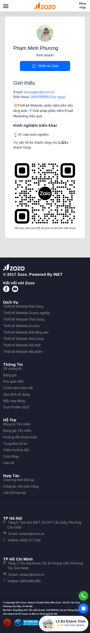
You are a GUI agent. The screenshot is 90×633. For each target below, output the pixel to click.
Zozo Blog (10, 456)
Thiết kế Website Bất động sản (26, 332)
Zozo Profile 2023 (16, 407)
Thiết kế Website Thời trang (23, 319)
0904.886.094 (30, 581)
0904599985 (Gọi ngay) (48, 97)
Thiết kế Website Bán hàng (23, 306)
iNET (58, 274)
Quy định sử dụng (16, 394)
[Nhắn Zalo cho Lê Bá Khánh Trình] (83, 608)
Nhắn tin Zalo (48, 66)
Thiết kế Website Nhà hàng (23, 338)
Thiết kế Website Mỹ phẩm (22, 351)
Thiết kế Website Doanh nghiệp (26, 313)
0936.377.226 (30, 540)
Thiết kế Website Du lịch (21, 326)
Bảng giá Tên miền (17, 430)
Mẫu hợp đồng (14, 401)
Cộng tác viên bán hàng (21, 486)
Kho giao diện (13, 381)
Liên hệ (8, 463)
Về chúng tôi (12, 368)
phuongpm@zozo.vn (39, 92)
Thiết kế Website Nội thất (21, 345)
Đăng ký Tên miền (16, 424)
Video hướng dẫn (16, 450)
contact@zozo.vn (31, 534)
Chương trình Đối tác (19, 480)
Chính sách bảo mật (18, 388)
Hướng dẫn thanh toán (20, 437)
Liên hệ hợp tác (14, 492)
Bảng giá (10, 375)
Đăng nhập (82, 5)
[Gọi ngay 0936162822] (83, 596)
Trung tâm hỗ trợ (15, 443)
